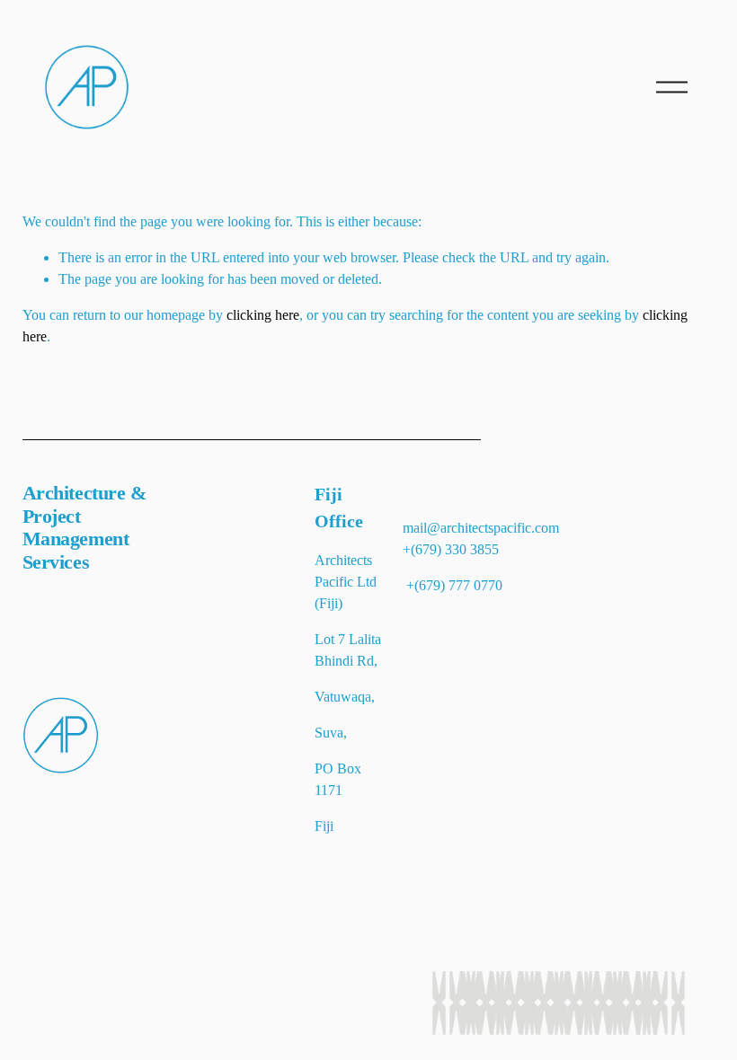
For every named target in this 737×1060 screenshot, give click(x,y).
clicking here (262, 314)
